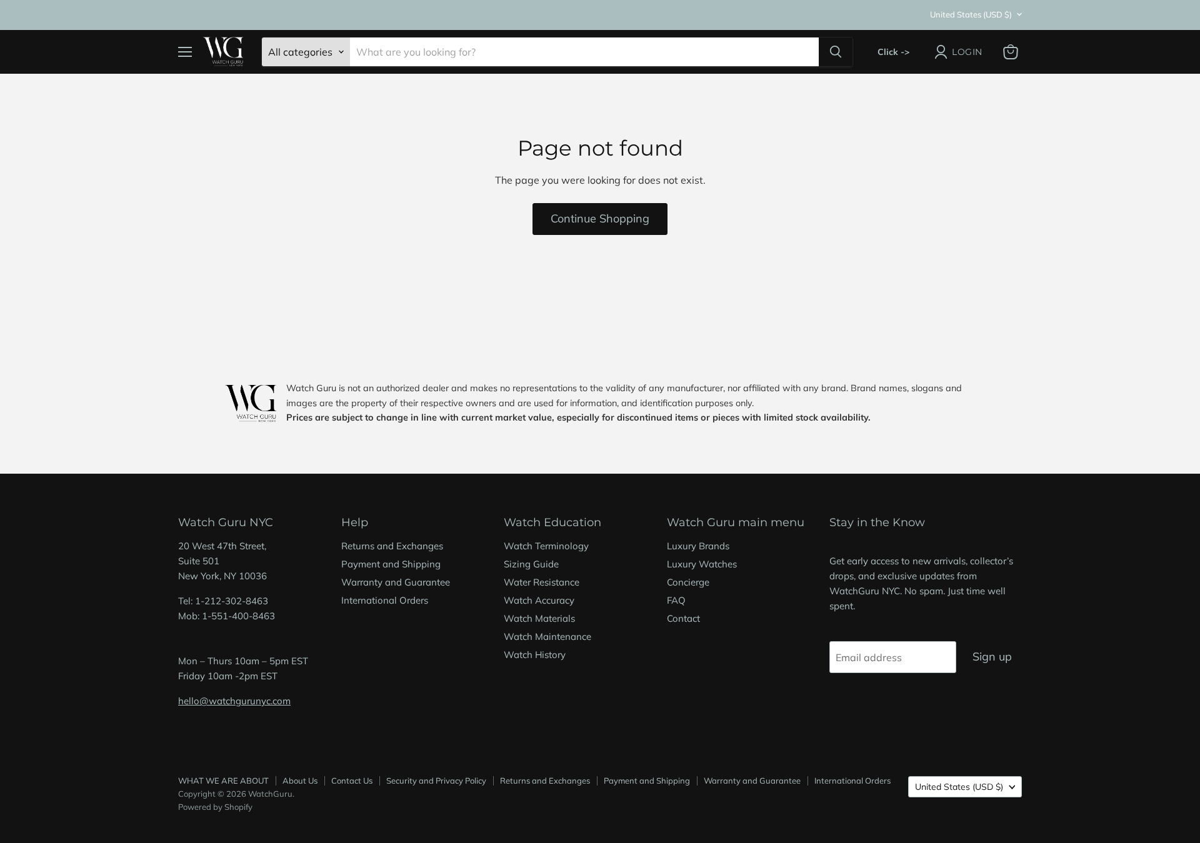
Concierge (688, 582)
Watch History (535, 655)
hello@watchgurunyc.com (234, 701)
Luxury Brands (698, 546)
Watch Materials (539, 618)
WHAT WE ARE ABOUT (223, 781)
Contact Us (351, 781)
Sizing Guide (531, 564)
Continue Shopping (600, 218)
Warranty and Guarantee (395, 582)
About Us (300, 781)
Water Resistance (541, 582)
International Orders (384, 600)
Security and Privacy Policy (436, 781)
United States (971, 14)
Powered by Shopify (215, 807)
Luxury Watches (702, 564)
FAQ (676, 600)
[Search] (835, 51)
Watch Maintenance (547, 636)
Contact (683, 618)
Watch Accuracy (539, 600)
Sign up (992, 656)
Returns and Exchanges (392, 546)
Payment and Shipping (391, 564)
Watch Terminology (546, 546)
